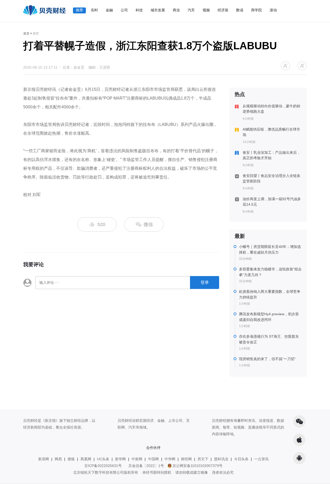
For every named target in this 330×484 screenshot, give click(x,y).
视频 (206, 10)
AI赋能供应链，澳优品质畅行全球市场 (271, 132)
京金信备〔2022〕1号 (146, 466)
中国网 (153, 459)
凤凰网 (85, 459)
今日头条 (241, 459)
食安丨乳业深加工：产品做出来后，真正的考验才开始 (271, 155)
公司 (124, 10)
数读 (239, 10)
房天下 (202, 459)
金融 (109, 10)
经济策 (223, 10)
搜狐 (71, 459)
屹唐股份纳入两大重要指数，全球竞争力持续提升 (269, 294)
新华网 (120, 459)
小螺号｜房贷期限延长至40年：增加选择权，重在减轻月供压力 (270, 249)
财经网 (186, 459)
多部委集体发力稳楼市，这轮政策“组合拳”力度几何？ (270, 272)
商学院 (256, 10)
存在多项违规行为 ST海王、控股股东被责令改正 (269, 339)
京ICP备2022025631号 (103, 466)
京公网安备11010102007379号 (197, 466)
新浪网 (43, 459)
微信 (147, 224)
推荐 (79, 10)
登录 (205, 282)
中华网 (169, 459)
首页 (26, 33)
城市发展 (158, 10)
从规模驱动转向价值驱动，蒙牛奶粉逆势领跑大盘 (271, 109)
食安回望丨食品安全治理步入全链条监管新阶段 (271, 178)
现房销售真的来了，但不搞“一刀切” (267, 359)
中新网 (136, 459)
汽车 (191, 10)
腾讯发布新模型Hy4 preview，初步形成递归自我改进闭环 (269, 317)
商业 (176, 10)
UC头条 (103, 459)
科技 (139, 10)
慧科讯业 (221, 459)
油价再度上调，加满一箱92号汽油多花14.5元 (272, 201)
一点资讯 (261, 459)
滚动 (273, 10)
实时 (94, 10)
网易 (58, 459)
